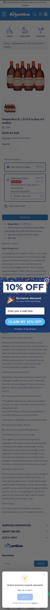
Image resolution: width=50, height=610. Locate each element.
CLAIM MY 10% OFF (25, 322)
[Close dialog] (47, 281)
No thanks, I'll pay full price (25, 329)
